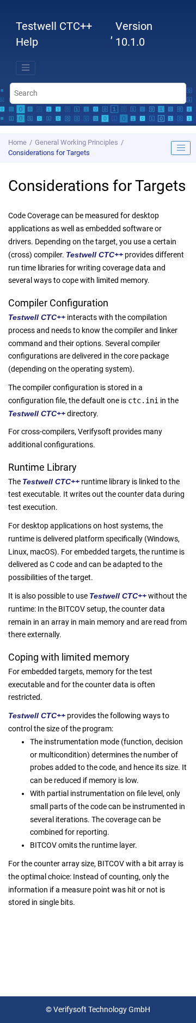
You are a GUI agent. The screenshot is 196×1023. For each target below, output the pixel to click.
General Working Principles (76, 142)
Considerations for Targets (49, 153)
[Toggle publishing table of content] (181, 148)
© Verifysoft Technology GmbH (98, 1009)
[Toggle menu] (25, 68)
